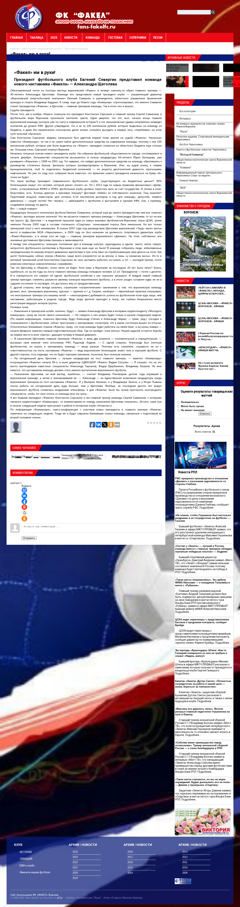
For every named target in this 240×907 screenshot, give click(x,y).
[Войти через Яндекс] (24, 507)
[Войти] (220, 12)
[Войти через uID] (24, 490)
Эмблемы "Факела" (22, 456)
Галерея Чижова (188, 180)
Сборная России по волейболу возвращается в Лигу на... (215, 336)
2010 (185, 867)
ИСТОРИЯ (26, 852)
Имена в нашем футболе (35, 872)
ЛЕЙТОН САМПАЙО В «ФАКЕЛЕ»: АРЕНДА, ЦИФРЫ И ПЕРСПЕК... (212, 290)
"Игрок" (183, 131)
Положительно (190, 402)
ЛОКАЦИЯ (26, 858)
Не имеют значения (193, 410)
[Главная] (29, 17)
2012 (185, 857)
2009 (185, 872)
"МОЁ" (182, 187)
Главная (15, 48)
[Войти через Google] (25, 513)
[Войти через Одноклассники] (24, 519)
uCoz (59, 897)
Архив (216, 426)
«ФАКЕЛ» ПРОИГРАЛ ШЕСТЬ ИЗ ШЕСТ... (172, 81)
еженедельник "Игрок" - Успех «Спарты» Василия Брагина (109, 897)
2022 (75, 862)
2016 (130, 862)
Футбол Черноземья (191, 144)
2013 (185, 851)
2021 (75, 867)
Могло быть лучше (192, 406)
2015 (130, 867)
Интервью (185, 118)
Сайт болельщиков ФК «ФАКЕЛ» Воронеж (34, 894)
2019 (75, 878)
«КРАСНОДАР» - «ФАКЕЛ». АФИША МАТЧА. (215, 349)
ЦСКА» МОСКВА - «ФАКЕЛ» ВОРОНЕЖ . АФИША (215, 305)
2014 (130, 872)
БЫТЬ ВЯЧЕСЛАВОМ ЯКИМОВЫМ (205, 68)
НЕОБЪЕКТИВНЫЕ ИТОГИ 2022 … (177, 66)
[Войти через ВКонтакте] (24, 496)
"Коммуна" (185, 167)
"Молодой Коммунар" (76, 48)
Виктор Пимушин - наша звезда (130, 456)
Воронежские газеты (50, 48)
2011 (184, 862)
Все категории (187, 111)
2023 (75, 857)
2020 (75, 872)
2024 (75, 851)
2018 (130, 851)
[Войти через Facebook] (24, 501)
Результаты (202, 426)
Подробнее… (207, 507)
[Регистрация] (229, 12)
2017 (130, 857)
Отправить (29, 538)
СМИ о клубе (28, 48)
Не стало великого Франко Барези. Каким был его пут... (213, 365)
